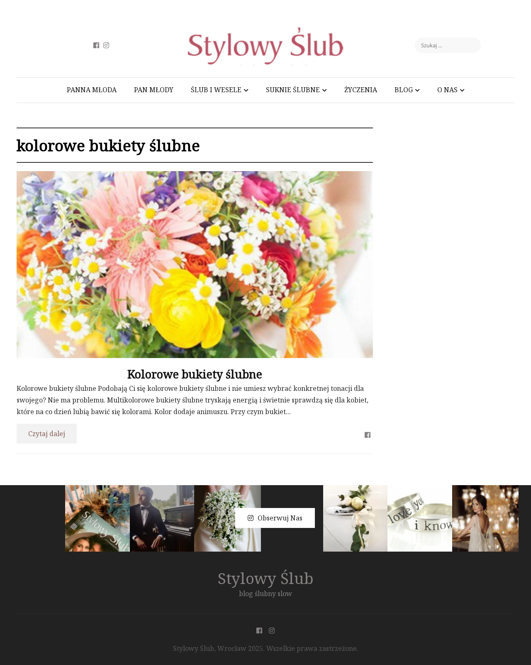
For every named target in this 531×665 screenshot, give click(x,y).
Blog (404, 89)
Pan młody (153, 89)
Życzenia (360, 89)
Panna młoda (92, 89)
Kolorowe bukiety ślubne (194, 374)
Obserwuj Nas (280, 518)
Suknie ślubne (293, 89)
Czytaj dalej (46, 433)
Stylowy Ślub (266, 578)
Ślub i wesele (216, 89)
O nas (447, 89)
